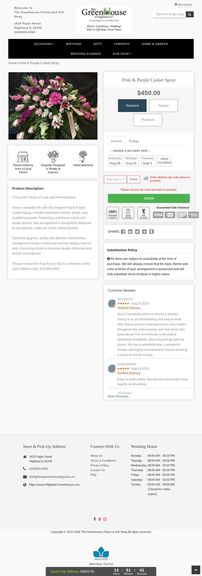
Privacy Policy (100, 465)
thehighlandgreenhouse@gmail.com (52, 476)
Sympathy (122, 44)
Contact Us (98, 470)
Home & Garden (155, 44)
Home (12, 63)
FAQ (93, 474)
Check (133, 179)
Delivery (116, 141)
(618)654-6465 (25, 32)
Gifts (98, 44)
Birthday (73, 44)
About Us (97, 455)
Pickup (134, 141)
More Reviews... (119, 396)
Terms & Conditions (103, 460)
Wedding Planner (86, 54)
